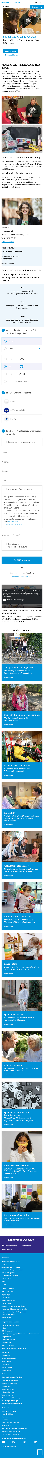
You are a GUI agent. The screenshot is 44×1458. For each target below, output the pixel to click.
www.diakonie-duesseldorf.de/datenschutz (15, 523)
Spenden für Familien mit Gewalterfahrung (16, 1113)
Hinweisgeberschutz (10, 1245)
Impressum (26, 1245)
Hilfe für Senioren (13, 1065)
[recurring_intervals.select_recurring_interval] (39, 348)
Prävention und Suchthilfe (16, 1215)
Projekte (6, 6)
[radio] (22, 401)
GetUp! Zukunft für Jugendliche (19, 667)
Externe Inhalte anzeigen (15, 600)
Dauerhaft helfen (11, 55)
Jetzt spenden (10, 51)
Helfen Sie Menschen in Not (17, 916)
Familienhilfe (10, 964)
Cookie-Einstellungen (9, 1446)
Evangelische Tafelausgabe (17, 765)
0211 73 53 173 (10, 238)
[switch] (4, 600)
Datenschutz (7, 1249)
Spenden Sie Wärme (13, 1014)
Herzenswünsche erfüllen (16, 1165)
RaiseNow (30, 573)
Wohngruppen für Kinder (16, 866)
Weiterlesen (8, 677)
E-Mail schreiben (8, 242)
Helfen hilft (9, 813)
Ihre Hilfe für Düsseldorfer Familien (22, 715)
